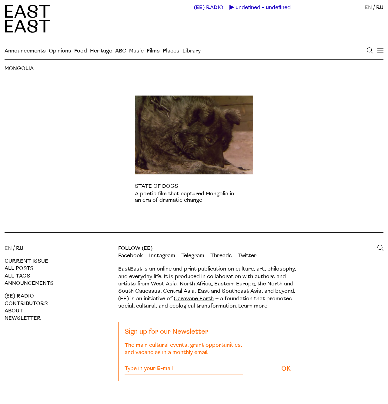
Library (191, 51)
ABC (120, 51)
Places (171, 51)
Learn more (252, 306)
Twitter (247, 255)
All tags (17, 276)
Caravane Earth (194, 298)
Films (153, 51)
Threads (221, 255)
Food (80, 51)
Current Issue (26, 261)
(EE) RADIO (208, 8)
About (14, 311)
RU (379, 7)
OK (286, 368)
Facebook (130, 255)
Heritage (101, 51)
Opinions (60, 51)
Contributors (26, 303)
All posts (19, 268)
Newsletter (23, 318)
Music (136, 51)
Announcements (25, 51)
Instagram (162, 255)
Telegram (192, 255)
